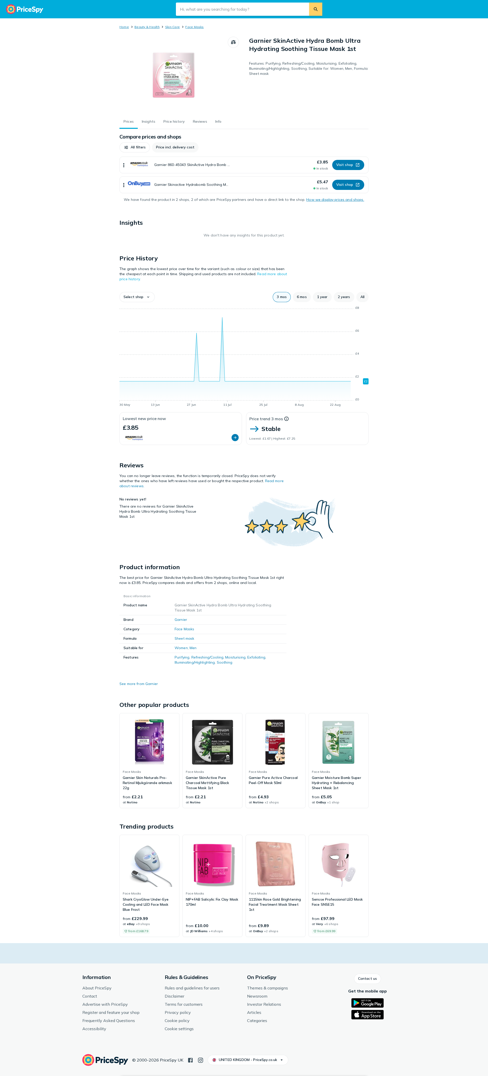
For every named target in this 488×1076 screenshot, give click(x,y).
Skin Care (172, 27)
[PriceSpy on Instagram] (200, 1059)
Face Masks (194, 27)
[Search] (315, 9)
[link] (149, 760)
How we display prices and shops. (335, 199)
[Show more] (124, 165)
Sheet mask (184, 638)
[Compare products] (233, 42)
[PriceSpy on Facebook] (190, 1059)
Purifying (182, 657)
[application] (244, 357)
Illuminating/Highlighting (195, 662)
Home (124, 27)
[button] (134, 147)
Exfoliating (256, 657)
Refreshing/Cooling (207, 657)
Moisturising (235, 657)
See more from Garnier (138, 683)
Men (193, 648)
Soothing (224, 662)
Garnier (181, 619)
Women (181, 648)
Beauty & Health (147, 27)
